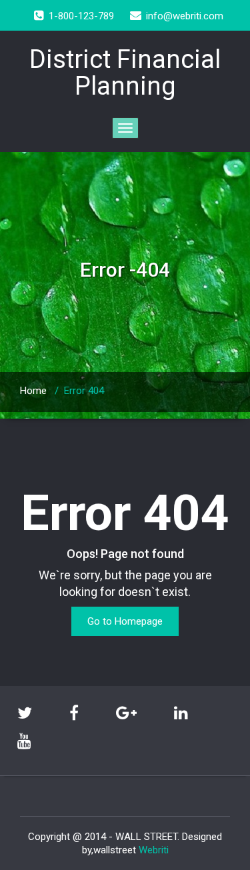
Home (33, 391)
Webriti (154, 850)
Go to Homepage (125, 621)
